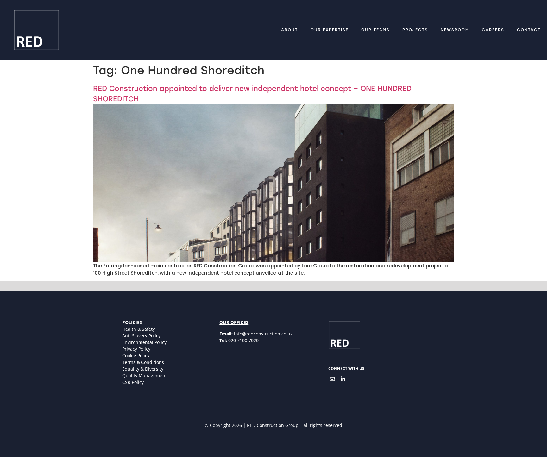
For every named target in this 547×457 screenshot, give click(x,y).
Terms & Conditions (143, 362)
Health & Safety (138, 329)
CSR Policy (133, 382)
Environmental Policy (144, 342)
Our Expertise (330, 30)
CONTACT (529, 30)
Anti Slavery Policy (141, 336)
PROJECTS (415, 30)
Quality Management (144, 375)
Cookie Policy (135, 356)
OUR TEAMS (375, 30)
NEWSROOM (455, 30)
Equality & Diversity (142, 369)
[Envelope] (332, 378)
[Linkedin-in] (343, 378)
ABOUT (289, 30)
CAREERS (493, 30)
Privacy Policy (136, 349)
